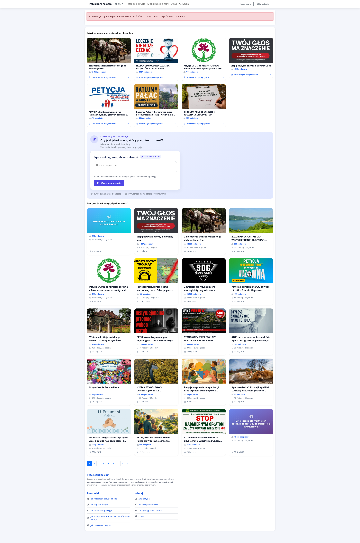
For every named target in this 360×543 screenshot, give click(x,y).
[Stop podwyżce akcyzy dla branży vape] (251, 58)
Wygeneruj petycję (111, 183)
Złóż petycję (263, 4)
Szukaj (185, 4)
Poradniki (93, 493)
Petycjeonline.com (100, 3)
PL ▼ (120, 4)
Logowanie (245, 4)
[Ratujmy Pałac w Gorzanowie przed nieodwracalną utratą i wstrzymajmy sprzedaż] (156, 105)
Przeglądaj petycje (136, 4)
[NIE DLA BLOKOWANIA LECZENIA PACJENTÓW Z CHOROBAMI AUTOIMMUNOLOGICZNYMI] (156, 59)
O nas (174, 4)
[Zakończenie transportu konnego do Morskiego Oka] (109, 59)
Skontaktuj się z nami (158, 4)
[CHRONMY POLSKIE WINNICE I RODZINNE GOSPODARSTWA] (204, 105)
